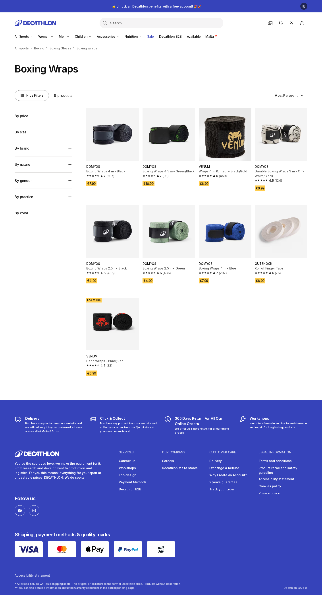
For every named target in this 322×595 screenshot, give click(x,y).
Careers (168, 461)
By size (21, 132)
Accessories (106, 36)
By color (21, 213)
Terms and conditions (275, 461)
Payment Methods (133, 482)
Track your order (221, 489)
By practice (24, 197)
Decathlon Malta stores (180, 468)
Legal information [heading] (275, 452)
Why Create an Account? (228, 475)
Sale (150, 36)
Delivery (215, 461)
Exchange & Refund (224, 468)
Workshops (127, 468)
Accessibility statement (276, 479)
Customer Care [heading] (222, 452)
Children (82, 36)
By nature (22, 164)
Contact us (127, 461)
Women (44, 36)
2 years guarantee (223, 482)
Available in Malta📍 (202, 36)
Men (62, 36)
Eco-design (127, 475)
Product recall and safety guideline (278, 470)
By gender (23, 180)
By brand (22, 148)
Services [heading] (126, 452)
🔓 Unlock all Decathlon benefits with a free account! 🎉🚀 (156, 6)
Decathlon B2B (170, 36)
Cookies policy (270, 486)
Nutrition (132, 36)
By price (21, 116)
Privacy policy (269, 493)
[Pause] (303, 6)
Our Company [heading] (173, 452)
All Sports (22, 36)
